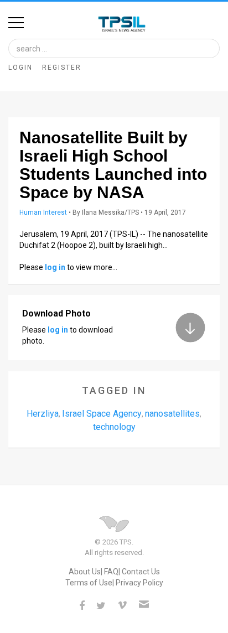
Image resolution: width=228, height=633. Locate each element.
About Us (85, 571)
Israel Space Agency (102, 413)
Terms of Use (88, 582)
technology (114, 427)
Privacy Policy (139, 582)
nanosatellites (172, 413)
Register (61, 67)
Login (20, 67)
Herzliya (43, 413)
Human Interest (43, 212)
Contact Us (141, 571)
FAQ (111, 571)
